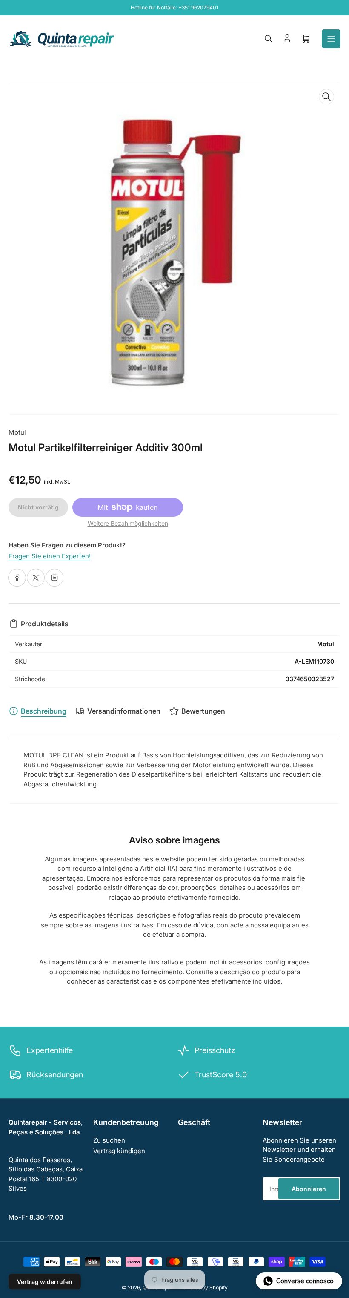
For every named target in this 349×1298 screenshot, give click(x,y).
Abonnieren (309, 1188)
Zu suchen (109, 1140)
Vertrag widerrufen (44, 1281)
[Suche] (268, 38)
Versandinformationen (123, 711)
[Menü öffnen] (331, 38)
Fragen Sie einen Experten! (50, 556)
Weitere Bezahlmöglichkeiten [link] (128, 523)
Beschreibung (43, 711)
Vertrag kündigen (119, 1151)
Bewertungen (203, 711)
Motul (17, 432)
